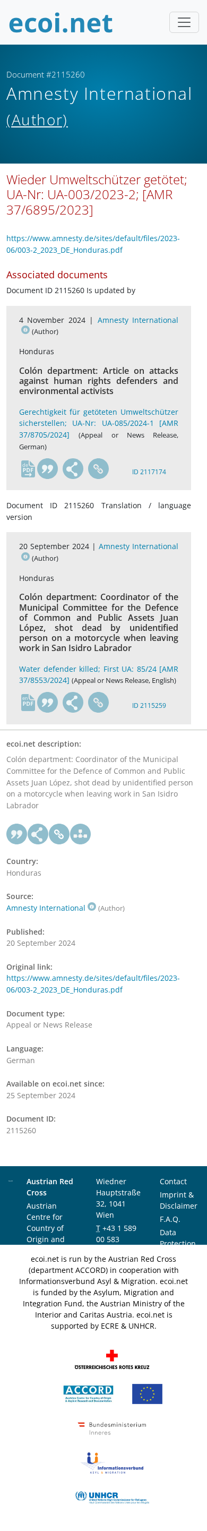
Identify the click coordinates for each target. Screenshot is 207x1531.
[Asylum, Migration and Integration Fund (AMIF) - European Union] (147, 1393)
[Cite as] (47, 469)
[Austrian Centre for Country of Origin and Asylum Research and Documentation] (88, 1393)
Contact (173, 1181)
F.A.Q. (170, 1219)
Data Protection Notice (178, 1243)
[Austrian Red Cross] (112, 1359)
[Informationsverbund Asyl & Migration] (112, 1462)
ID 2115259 (149, 705)
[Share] (73, 469)
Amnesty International (45, 908)
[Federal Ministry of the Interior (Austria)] (112, 1428)
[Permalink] (98, 469)
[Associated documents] (80, 834)
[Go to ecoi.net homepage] (61, 22)
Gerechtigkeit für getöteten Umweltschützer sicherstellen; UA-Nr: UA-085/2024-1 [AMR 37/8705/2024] (98, 423)
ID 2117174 (149, 471)
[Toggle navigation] (184, 22)
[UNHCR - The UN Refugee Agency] (112, 1497)
